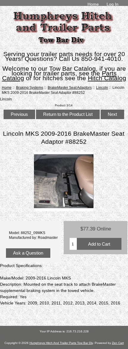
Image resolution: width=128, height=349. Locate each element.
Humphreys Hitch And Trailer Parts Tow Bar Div (61, 343)
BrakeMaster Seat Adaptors (70, 87)
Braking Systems (29, 87)
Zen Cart (118, 343)
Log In (112, 4)
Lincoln (102, 87)
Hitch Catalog (107, 78)
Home (93, 4)
